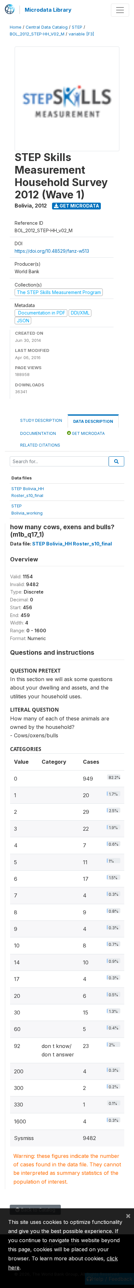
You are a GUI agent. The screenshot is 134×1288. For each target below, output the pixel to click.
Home (15, 27)
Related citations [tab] (40, 445)
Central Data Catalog (47, 27)
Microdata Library (48, 10)
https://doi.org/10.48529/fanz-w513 (52, 251)
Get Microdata (79, 205)
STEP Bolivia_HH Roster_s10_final (72, 543)
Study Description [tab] (41, 420)
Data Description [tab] (93, 421)
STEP (77, 27)
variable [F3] (81, 34)
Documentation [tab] (38, 433)
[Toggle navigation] (120, 10)
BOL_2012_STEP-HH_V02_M (37, 34)
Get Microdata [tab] (88, 433)
